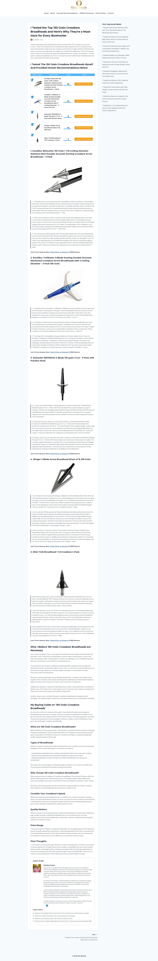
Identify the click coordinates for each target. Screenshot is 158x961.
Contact (111, 13)
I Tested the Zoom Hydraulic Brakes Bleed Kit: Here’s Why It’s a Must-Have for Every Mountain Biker (63, 921)
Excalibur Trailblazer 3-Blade (48, 257)
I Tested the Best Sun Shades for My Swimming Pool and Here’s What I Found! (115, 98)
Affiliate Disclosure (86, 13)
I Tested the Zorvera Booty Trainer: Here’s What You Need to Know (53, 918)
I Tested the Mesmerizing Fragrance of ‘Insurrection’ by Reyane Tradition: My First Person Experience (116, 48)
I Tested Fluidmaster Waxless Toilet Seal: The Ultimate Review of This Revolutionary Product (115, 30)
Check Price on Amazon (83, 84)
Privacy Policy (101, 13)
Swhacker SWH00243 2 (45, 358)
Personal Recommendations (67, 13)
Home (46, 13)
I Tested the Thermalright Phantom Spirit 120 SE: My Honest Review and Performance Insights (61, 913)
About (52, 13)
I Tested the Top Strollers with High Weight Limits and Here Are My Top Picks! (115, 89)
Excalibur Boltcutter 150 (45, 151)
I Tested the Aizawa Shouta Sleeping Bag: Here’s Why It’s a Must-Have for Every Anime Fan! (115, 39)
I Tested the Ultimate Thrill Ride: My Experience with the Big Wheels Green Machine (116, 64)
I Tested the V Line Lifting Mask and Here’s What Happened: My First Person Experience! (115, 108)
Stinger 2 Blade (41, 459)
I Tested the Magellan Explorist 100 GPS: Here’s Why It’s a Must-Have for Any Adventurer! (115, 73)
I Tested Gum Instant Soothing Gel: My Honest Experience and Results (54, 916)
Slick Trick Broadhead (44, 552)
